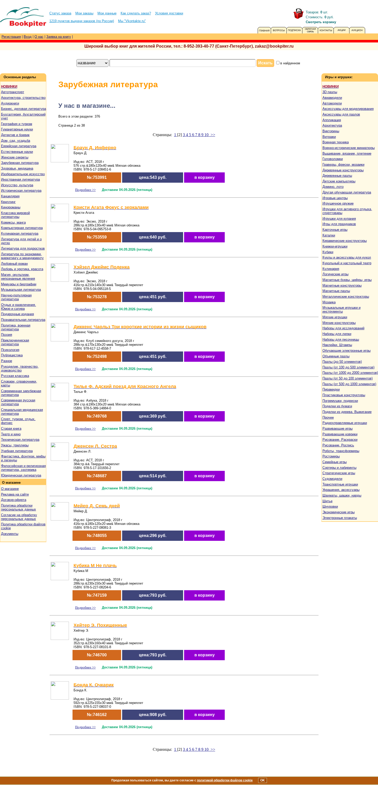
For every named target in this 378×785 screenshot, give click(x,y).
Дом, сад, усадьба (15, 141)
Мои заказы (84, 13)
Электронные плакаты (339, 518)
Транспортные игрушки (340, 484)
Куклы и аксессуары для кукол (346, 257)
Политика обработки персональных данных (18, 507)
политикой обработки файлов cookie (225, 780)
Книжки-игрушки (334, 246)
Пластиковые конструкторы (343, 395)
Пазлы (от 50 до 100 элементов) (347, 378)
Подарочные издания (17, 314)
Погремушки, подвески (340, 401)
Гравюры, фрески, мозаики (343, 164)
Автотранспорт (12, 92)
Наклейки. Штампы (337, 345)
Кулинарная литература (19, 233)
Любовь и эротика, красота (22, 269)
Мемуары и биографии (18, 284)
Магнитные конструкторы (342, 285)
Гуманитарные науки (17, 129)
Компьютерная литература (22, 228)
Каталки (328, 235)
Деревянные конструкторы (343, 170)
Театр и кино (11, 434)
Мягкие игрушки (334, 317)
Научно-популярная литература (16, 297)
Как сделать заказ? (136, 13)
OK (262, 780)
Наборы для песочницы (340, 339)
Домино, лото (333, 187)
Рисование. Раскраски (339, 440)
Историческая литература (21, 190)
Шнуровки (330, 506)
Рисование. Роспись (338, 445)
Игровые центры (335, 198)
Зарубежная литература (20, 163)
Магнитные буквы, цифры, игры (347, 280)
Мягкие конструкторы (339, 323)
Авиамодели (332, 98)
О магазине (10, 489)
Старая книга (11, 428)
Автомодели (332, 103)
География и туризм (16, 124)
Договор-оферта (13, 500)
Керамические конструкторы (344, 241)
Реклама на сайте (15, 494)
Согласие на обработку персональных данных (19, 517)
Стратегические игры (338, 473)
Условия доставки (169, 13)
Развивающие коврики (339, 434)
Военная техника (335, 142)
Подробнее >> (85, 190)
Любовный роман (14, 264)
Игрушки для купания (339, 218)
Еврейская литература (18, 146)
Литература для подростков (23, 248)
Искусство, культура (17, 185)
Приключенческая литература (15, 342)
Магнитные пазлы (336, 291)
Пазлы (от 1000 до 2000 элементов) (350, 373)
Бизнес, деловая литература (23, 109)
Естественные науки (17, 152)
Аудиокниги (10, 103)
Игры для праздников (339, 224)
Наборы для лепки (336, 334)
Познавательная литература (23, 320)
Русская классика (15, 376)
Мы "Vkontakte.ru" (132, 21)
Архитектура (332, 125)
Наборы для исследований (343, 328)
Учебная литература (17, 451)
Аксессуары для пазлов (341, 114)
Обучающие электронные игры (346, 350)
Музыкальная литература (21, 290)
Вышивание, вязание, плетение (346, 153)
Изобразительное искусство (23, 174)
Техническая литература (20, 440)
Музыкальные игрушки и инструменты (341, 309)
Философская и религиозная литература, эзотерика (23, 468)
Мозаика (329, 302)
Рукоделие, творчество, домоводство (20, 368)
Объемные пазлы (335, 356)
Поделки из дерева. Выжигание (347, 412)
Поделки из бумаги (337, 406)
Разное (6, 361)
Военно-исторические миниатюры (348, 148)
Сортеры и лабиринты (339, 468)
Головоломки (332, 159)
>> (212, 135)
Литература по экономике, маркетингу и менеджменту (22, 256)
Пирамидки (331, 389)
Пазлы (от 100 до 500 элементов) (348, 367)
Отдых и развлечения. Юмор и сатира (18, 307)
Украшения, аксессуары (340, 490)
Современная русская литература (18, 402)
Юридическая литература (21, 475)
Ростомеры (331, 456)
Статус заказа (60, 13)
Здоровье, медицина (17, 168)
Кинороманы (10, 207)
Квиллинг (8, 202)
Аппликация (331, 120)
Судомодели (332, 479)
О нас (38, 37)
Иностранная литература (20, 179)
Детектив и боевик (15, 135)
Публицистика (12, 355)
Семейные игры (334, 462)
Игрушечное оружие (338, 203)
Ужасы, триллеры (15, 445)
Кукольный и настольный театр (346, 263)
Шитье (327, 501)
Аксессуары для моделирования (348, 109)
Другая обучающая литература (346, 192)
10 (207, 135)
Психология (10, 350)
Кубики (327, 252)
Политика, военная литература (15, 327)
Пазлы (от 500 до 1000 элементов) (349, 384)
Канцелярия (10, 196)
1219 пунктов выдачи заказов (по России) (81, 21)
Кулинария (330, 269)
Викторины (330, 131)
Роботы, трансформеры (340, 451)
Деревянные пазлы (337, 176)
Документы (9, 534)
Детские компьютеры (338, 181)
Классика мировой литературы (15, 215)
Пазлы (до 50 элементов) (342, 362)
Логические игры (335, 274)
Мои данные (106, 13)
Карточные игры (334, 230)
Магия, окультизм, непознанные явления (18, 276)
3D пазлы (329, 92)
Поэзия (6, 335)
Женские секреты (14, 157)
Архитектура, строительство (23, 98)
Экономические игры (338, 512)
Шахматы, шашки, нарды (341, 495)
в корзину (204, 177)
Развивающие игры (337, 428)
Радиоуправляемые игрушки (344, 423)
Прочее (328, 417)
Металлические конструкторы (345, 296)
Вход (28, 37)
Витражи (329, 137)
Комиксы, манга (13, 222)
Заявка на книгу (58, 37)
